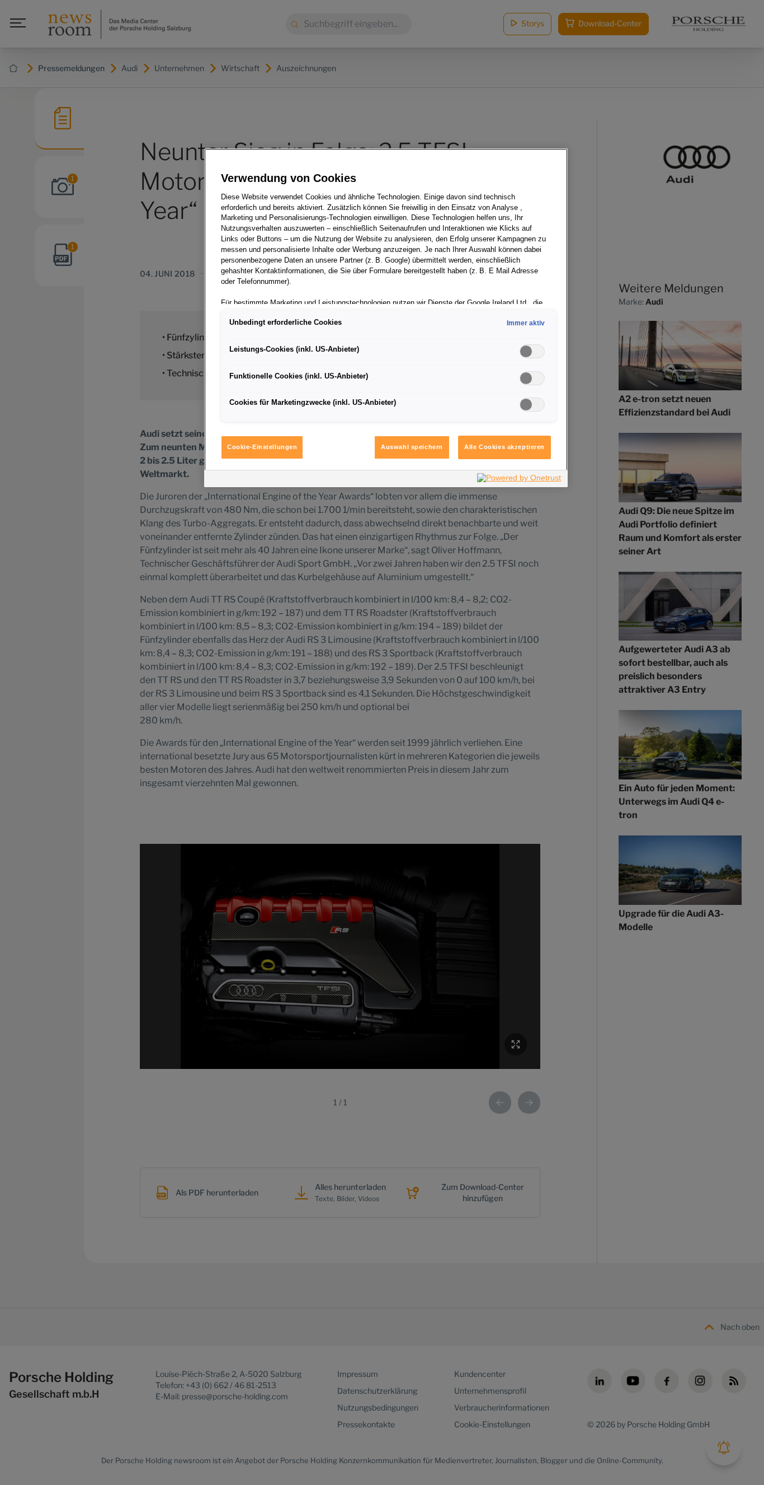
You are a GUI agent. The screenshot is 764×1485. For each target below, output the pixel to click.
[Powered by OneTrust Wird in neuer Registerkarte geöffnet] (519, 480)
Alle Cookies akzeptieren (504, 446)
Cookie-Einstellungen (262, 446)
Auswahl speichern (412, 446)
